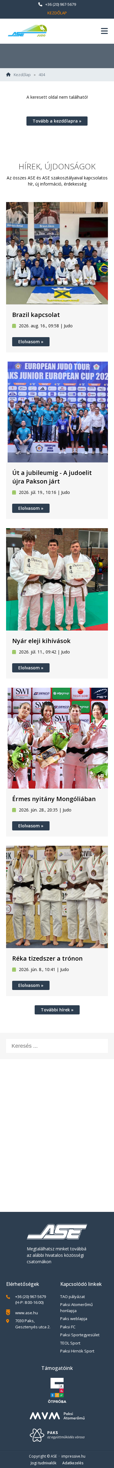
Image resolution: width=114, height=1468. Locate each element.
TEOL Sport (70, 1343)
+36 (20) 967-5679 (60, 4)
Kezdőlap (57, 13)
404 (42, 75)
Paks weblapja (73, 1318)
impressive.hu (73, 1456)
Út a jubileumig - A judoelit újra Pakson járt (52, 477)
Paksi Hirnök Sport (77, 1351)
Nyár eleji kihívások (41, 641)
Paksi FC (67, 1327)
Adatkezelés (73, 1463)
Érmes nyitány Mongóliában (54, 799)
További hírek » (57, 1010)
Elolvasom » (30, 341)
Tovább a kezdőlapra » (57, 121)
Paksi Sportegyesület (79, 1334)
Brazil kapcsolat (36, 315)
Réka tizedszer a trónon (47, 958)
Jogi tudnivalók (43, 1463)
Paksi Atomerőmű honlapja (76, 1307)
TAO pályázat (72, 1296)
